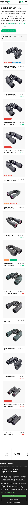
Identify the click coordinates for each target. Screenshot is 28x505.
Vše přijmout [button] (14, 496)
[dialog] (14, 486)
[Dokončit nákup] (20, 2)
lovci (24, 23)
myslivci (20, 23)
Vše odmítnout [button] (14, 499)
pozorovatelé (11, 23)
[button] (14, 492)
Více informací (7, 490)
